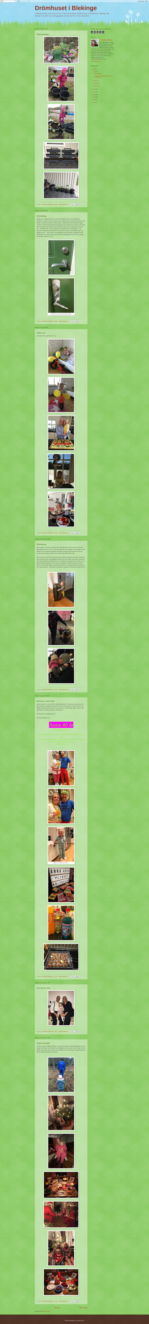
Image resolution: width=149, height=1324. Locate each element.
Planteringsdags (97, 73)
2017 (94, 94)
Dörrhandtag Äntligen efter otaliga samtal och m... (102, 76)
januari (96, 86)
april (95, 71)
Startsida (57, 1307)
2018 (94, 92)
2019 (94, 89)
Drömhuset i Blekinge (106, 40)
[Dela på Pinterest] (78, 204)
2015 (94, 100)
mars (95, 80)
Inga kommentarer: (63, 204)
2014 (94, 102)
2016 (94, 97)
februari (96, 83)
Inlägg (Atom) (46, 1311)
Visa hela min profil (95, 61)
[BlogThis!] (73, 204)
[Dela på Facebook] (76, 204)
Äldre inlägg (83, 1307)
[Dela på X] (75, 204)
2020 (94, 69)
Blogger (82, 1320)
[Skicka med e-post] (71, 204)
